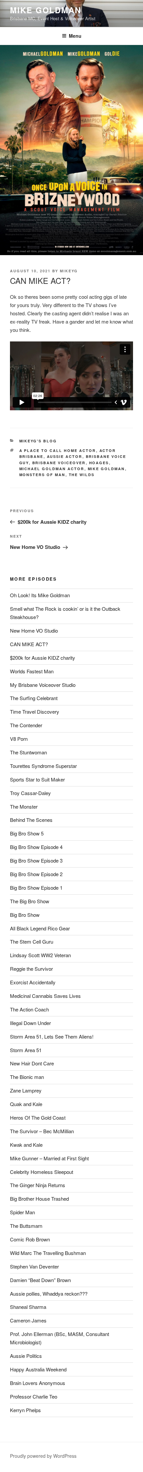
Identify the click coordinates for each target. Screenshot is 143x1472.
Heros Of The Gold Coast (38, 1117)
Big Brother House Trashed (39, 1198)
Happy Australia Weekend (38, 1369)
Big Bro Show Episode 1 (36, 887)
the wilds (82, 474)
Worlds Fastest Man (32, 671)
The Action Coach (29, 1009)
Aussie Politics (26, 1355)
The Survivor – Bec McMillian (42, 1131)
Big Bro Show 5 (27, 833)
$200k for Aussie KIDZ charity (42, 657)
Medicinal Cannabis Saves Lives (45, 995)
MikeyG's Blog (38, 440)
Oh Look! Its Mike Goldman (40, 595)
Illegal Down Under (30, 1022)
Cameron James (28, 1320)
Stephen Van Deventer (34, 1266)
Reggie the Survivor (31, 968)
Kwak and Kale (26, 1144)
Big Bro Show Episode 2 (36, 873)
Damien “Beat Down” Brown (40, 1279)
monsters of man (42, 474)
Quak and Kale (26, 1103)
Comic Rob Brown (30, 1239)
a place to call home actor (57, 450)
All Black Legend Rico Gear (40, 928)
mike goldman (106, 468)
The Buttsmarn (26, 1225)
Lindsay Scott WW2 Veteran (40, 955)
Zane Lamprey (26, 1090)
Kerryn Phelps (25, 1409)
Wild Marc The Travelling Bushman (48, 1252)
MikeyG (69, 270)
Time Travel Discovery (34, 711)
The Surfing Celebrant (34, 697)
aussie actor (64, 456)
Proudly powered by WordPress (43, 1455)
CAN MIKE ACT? (29, 644)
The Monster (24, 806)
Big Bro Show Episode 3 (36, 860)
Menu (75, 35)
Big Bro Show (25, 914)
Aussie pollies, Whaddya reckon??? (48, 1293)
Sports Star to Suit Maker (37, 779)
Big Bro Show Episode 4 (36, 846)
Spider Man (22, 1212)
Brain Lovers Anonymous (37, 1382)
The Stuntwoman (28, 752)
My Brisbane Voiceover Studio (42, 684)
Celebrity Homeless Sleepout (41, 1171)
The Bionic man (27, 1076)
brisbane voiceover (59, 462)
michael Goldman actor (51, 468)
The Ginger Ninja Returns (37, 1185)
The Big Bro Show (29, 901)
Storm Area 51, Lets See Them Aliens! (51, 1036)
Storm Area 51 (26, 1050)
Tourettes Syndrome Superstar (43, 765)
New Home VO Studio (34, 630)
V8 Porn (19, 738)
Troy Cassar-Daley (30, 792)
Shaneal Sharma (28, 1306)
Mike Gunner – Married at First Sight (49, 1158)
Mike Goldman (45, 10)
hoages (99, 462)
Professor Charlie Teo (33, 1396)
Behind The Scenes (31, 819)
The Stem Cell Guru (31, 941)
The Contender (26, 725)
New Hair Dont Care (32, 1063)
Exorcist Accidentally (33, 982)
